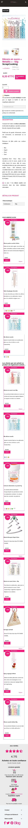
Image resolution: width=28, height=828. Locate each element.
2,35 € (6, 305)
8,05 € (7, 405)
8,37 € (7, 550)
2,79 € (7, 503)
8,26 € (7, 643)
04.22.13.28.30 (18, 794)
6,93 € (6, 260)
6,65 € (7, 691)
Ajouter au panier (12, 91)
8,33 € (6, 351)
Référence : (15, 67)
